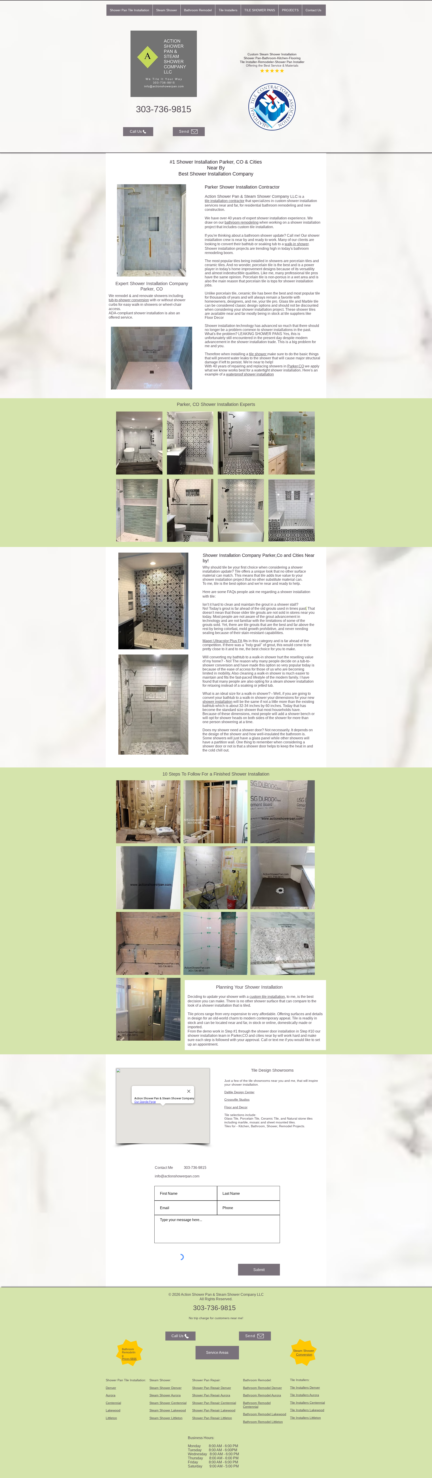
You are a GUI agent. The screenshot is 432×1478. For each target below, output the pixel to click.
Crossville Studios (237, 1099)
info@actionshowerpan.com (177, 1176)
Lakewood (113, 1410)
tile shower (258, 354)
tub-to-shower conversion (129, 300)
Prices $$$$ (129, 1359)
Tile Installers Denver (305, 1387)
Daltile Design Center (239, 1092)
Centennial (113, 1403)
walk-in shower (296, 244)
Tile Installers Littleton (305, 1418)
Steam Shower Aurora (165, 1395)
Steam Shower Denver (165, 1388)
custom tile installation (267, 997)
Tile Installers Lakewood (307, 1410)
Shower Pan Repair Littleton (212, 1418)
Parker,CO (295, 366)
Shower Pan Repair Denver (211, 1388)
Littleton (111, 1418)
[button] (166, 10)
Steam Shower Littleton (165, 1418)
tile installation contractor (224, 201)
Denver (111, 1388)
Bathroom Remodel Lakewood (264, 1414)
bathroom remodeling (242, 222)
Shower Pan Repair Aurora (211, 1395)
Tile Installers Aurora (304, 1395)
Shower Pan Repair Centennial (214, 1403)
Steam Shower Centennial (168, 1403)
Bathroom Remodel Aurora (262, 1395)
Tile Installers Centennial (307, 1402)
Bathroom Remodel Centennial (257, 1404)
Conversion (304, 1354)
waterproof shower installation (250, 374)
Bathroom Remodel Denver (262, 1388)
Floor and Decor (236, 1107)
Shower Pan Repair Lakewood (213, 1410)
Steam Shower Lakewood (167, 1410)
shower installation (217, 702)
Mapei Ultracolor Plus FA (222, 641)
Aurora (110, 1395)
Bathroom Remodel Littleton (263, 1422)
